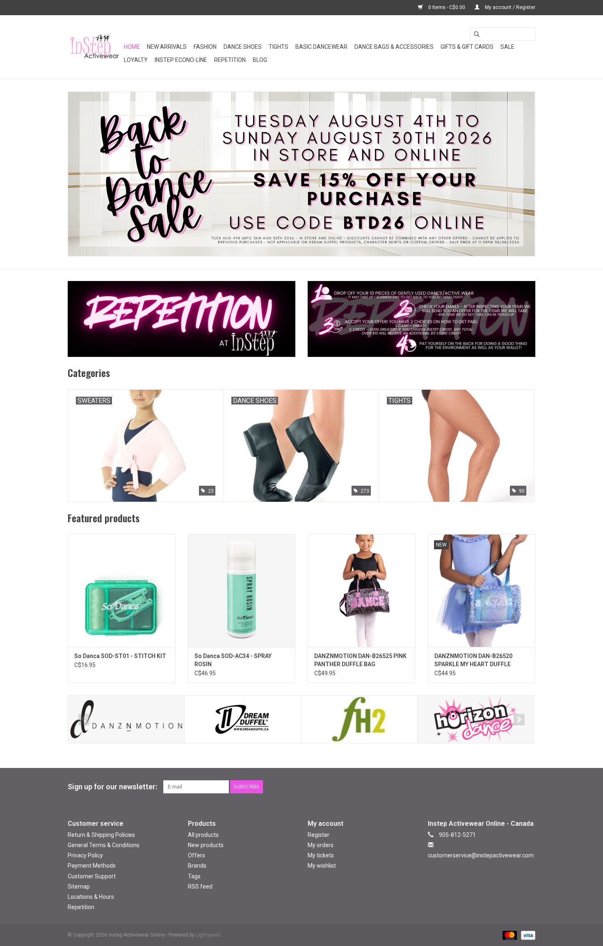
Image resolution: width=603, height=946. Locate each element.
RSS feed (200, 886)
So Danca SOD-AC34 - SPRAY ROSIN (233, 660)
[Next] (519, 719)
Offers (196, 855)
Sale (507, 46)
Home (132, 46)
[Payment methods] (509, 935)
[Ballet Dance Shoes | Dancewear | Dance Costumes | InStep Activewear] (94, 47)
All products (203, 835)
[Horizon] (476, 719)
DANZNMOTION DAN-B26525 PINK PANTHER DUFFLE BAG (360, 660)
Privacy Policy (85, 855)
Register (318, 835)
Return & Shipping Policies (101, 835)
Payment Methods (92, 865)
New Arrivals (167, 46)
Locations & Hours (91, 896)
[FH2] (359, 719)
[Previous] (83, 719)
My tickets (321, 855)
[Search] (474, 34)
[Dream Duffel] (243, 719)
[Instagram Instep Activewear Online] (528, 786)
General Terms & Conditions (103, 845)
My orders (320, 845)
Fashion (205, 46)
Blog (260, 60)
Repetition (230, 60)
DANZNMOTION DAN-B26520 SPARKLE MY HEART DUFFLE (473, 660)
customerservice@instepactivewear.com (481, 855)
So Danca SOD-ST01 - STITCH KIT (120, 656)
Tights (278, 46)
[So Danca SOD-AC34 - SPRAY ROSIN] (242, 590)
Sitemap (79, 886)
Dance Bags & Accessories (394, 46)
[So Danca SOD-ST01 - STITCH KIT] (122, 590)
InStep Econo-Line (181, 60)
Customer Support (92, 876)
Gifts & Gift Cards (467, 46)
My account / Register (509, 7)
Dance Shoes (243, 46)
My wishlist (322, 865)
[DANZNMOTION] (126, 719)
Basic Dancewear (321, 46)
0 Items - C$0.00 (446, 7)
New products (206, 845)
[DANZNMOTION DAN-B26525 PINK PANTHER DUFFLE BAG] (362, 590)
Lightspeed (208, 935)
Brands (197, 865)
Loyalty (136, 60)
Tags (194, 876)
